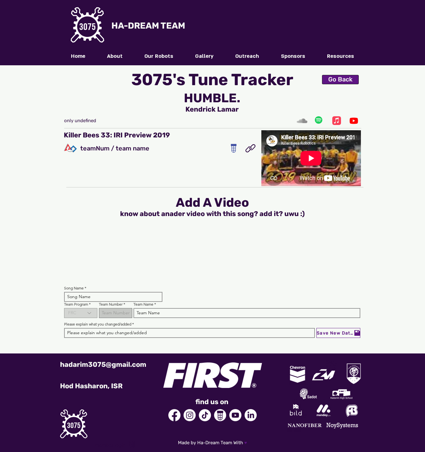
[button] (340, 56)
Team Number (111, 304)
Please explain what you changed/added (97, 324)
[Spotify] (319, 120)
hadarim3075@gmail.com (103, 364)
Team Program (76, 304)
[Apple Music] (336, 120)
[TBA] (233, 148)
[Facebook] (174, 415)
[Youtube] (354, 120)
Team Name (143, 304)
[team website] (250, 148)
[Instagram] (190, 415)
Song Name (74, 288)
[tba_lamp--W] (220, 415)
